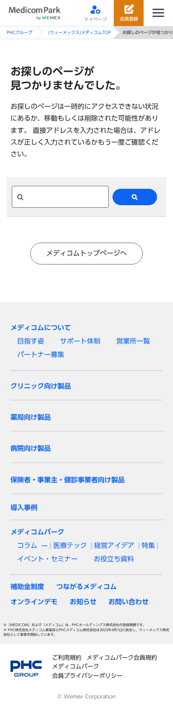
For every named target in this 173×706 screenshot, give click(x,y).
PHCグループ (19, 32)
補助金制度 (27, 586)
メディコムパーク (37, 532)
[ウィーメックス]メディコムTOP (79, 32)
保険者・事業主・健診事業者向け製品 (67, 479)
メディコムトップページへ (86, 253)
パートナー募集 (40, 354)
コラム (27, 545)
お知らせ (83, 601)
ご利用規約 (66, 657)
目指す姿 (30, 341)
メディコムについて (40, 327)
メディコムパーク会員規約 (121, 657)
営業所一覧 (133, 341)
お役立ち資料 (114, 558)
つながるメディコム (86, 586)
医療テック (70, 545)
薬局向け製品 (30, 417)
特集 (148, 545)
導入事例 (23, 507)
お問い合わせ (128, 601)
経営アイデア (114, 545)
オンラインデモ (34, 601)
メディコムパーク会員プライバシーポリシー (87, 671)
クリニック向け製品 (40, 386)
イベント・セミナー (47, 558)
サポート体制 (80, 341)
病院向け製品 (30, 448)
